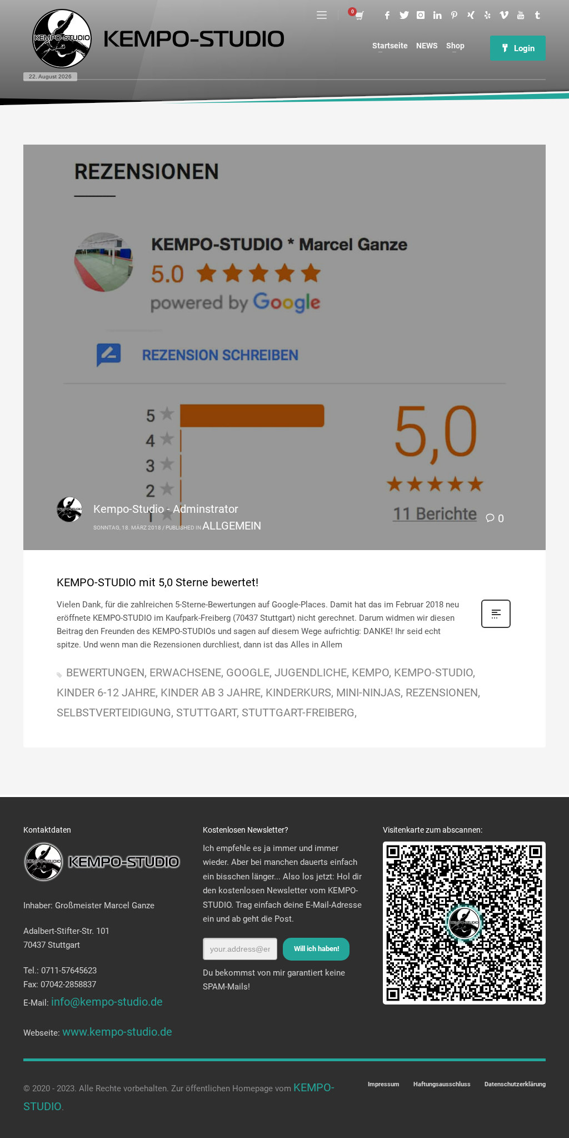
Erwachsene (185, 672)
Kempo (370, 672)
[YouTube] (520, 15)
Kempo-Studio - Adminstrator (165, 509)
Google (247, 672)
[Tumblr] (537, 15)
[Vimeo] (504, 15)
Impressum (384, 1084)
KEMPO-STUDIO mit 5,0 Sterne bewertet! (157, 582)
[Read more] (496, 625)
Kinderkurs (298, 692)
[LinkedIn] (437, 15)
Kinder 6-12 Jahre (106, 692)
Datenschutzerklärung (515, 1084)
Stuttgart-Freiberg (298, 712)
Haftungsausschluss (442, 1084)
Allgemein (231, 525)
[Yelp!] (487, 15)
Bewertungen (105, 672)
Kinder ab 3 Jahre (211, 692)
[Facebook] (387, 15)
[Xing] (470, 15)
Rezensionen (442, 692)
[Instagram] (420, 15)
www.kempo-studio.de (117, 1031)
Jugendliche (310, 672)
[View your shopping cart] (359, 15)
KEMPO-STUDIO (433, 672)
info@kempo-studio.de (107, 1001)
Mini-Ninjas (368, 692)
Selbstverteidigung (114, 712)
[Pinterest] (454, 15)
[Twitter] (404, 15)
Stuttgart (206, 712)
